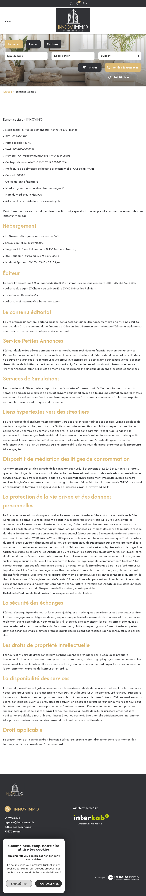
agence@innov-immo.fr (19, 822)
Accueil (7, 92)
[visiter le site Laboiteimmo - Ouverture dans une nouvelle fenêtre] (123, 877)
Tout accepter (48, 883)
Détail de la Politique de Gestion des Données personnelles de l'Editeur (47, 593)
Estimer (52, 44)
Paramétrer (19, 883)
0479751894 (12, 818)
